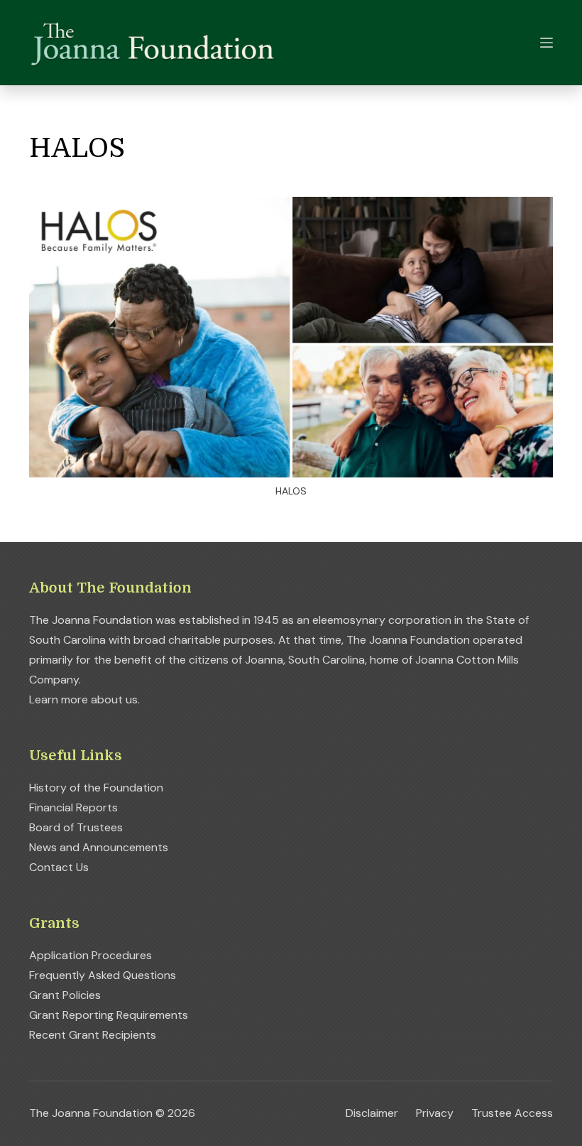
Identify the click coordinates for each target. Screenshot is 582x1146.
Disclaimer (372, 1113)
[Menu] (546, 42)
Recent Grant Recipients (92, 1034)
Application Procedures (90, 955)
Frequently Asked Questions (102, 975)
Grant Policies (65, 995)
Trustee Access (512, 1113)
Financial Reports (73, 807)
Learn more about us (83, 699)
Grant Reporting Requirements (108, 1014)
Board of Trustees (76, 827)
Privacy (435, 1113)
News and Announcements (98, 847)
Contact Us (59, 867)
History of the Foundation (96, 787)
